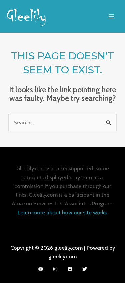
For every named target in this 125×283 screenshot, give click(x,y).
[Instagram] (55, 269)
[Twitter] (84, 269)
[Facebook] (70, 269)
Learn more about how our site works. (63, 212)
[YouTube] (40, 269)
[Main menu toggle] (111, 16)
